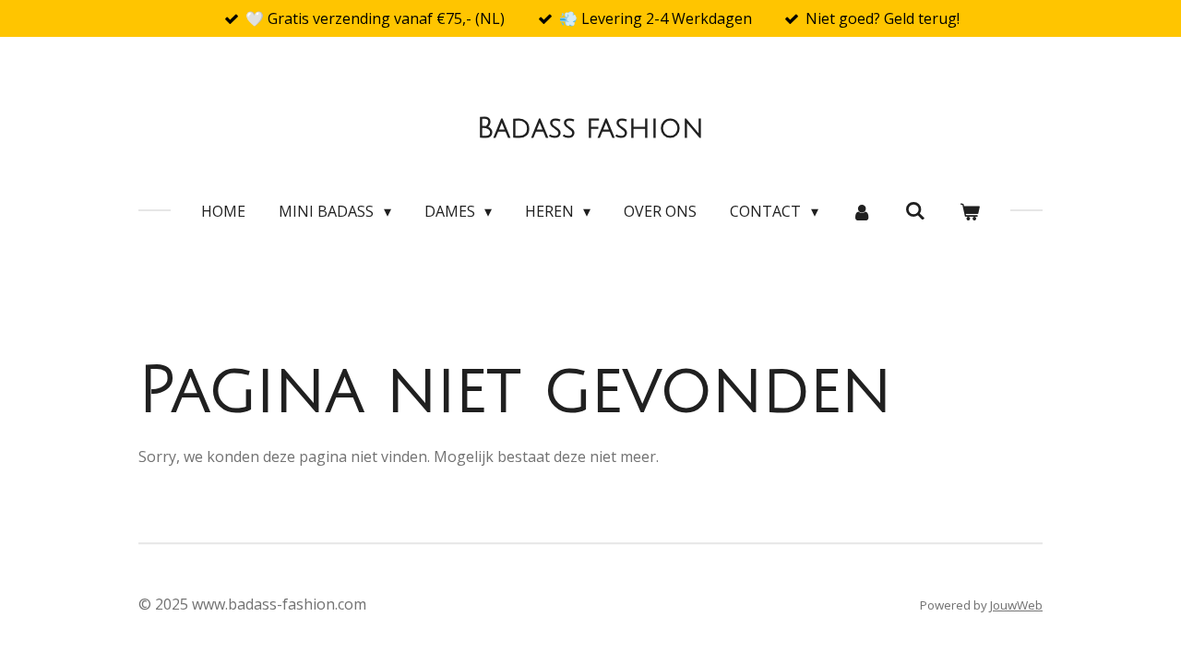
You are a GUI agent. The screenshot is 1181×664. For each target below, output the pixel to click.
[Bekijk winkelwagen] (969, 211)
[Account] (862, 211)
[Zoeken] (915, 210)
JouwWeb (1016, 605)
